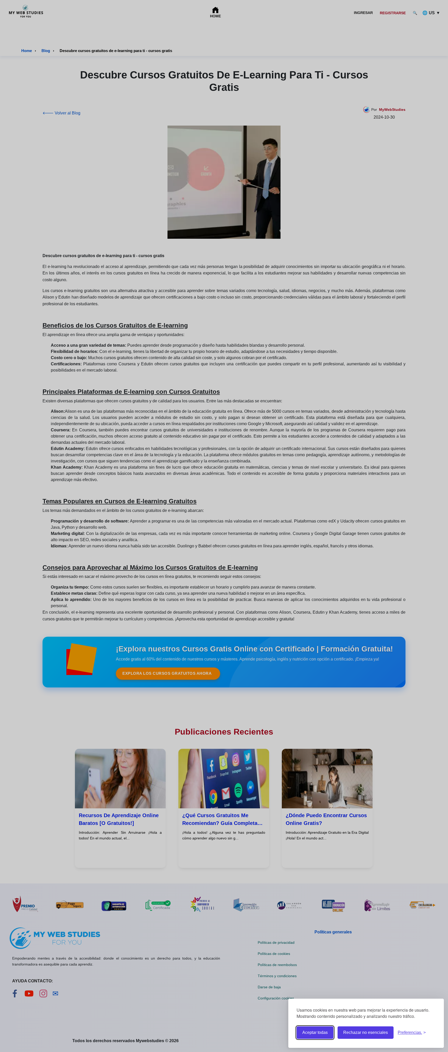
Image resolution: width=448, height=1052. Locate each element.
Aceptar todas (315, 1032)
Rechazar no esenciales (365, 1032)
